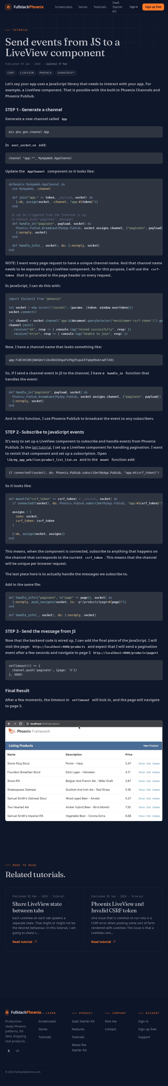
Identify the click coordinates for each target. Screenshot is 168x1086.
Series (83, 7)
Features (78, 1029)
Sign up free (153, 7)
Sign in (134, 7)
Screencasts (63, 7)
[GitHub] (17, 1050)
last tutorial (41, 447)
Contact (110, 1029)
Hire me (111, 1021)
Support (144, 1037)
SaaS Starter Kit (83, 1021)
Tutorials (100, 7)
